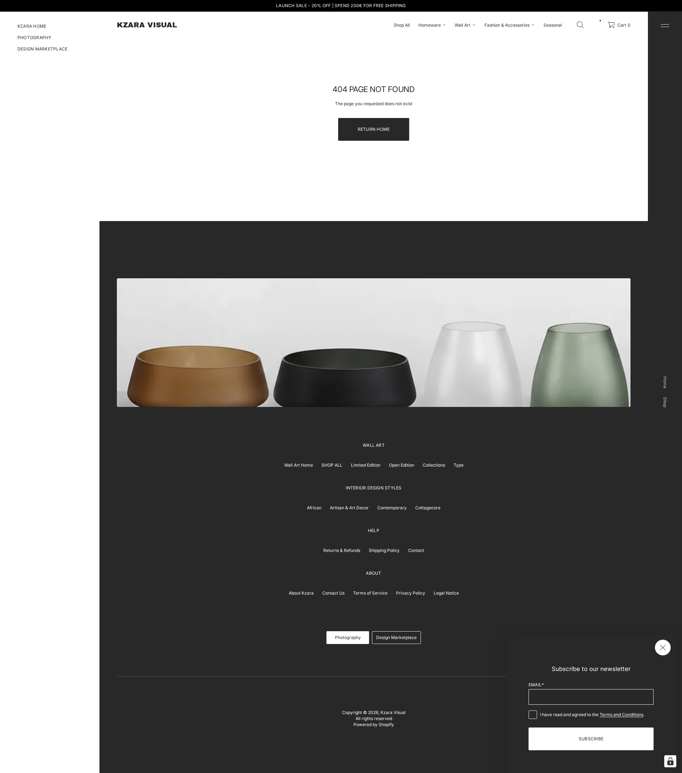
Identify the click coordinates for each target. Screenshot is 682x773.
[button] (580, 25)
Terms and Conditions (621, 714)
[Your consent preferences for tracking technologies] (670, 761)
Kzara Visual (393, 712)
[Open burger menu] (665, 25)
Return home (374, 129)
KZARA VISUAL (147, 25)
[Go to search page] (580, 25)
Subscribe (591, 738)
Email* (536, 684)
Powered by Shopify (373, 724)
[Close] (663, 647)
